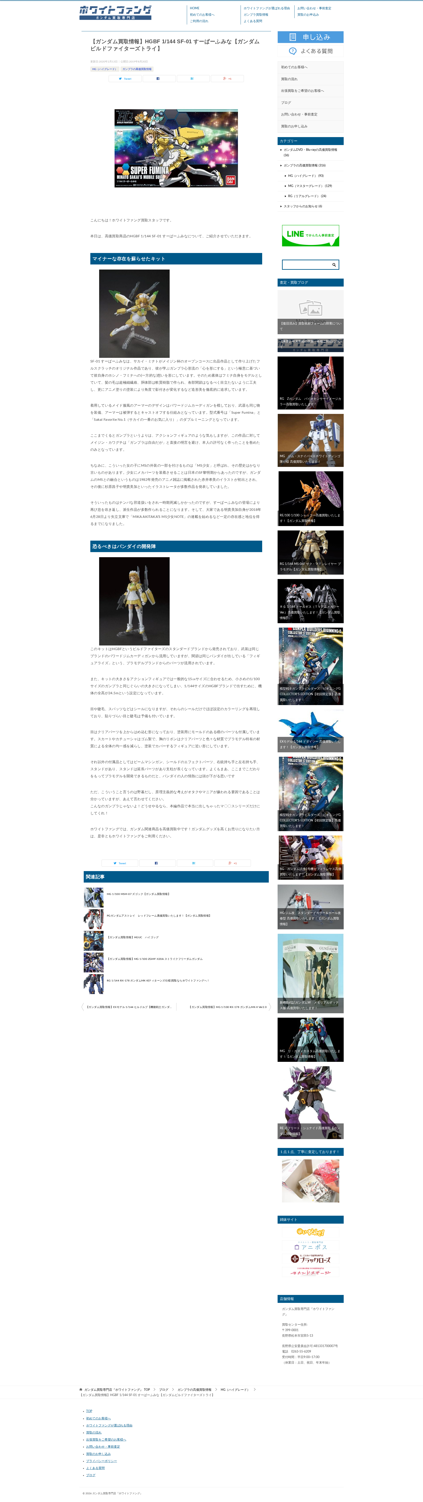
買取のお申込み (308, 14)
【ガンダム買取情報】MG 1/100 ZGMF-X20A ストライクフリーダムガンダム (155, 959)
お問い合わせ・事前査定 (314, 8)
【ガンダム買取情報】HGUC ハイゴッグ (133, 937)
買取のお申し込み (98, 1454)
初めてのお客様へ (202, 14)
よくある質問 (253, 21)
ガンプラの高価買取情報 (137, 69)
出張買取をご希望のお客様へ (106, 1439)
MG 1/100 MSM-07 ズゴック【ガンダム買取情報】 (139, 894)
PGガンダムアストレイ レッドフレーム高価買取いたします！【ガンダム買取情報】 (159, 915)
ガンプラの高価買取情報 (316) (305, 165)
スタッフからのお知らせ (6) (303, 206)
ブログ (90, 1475)
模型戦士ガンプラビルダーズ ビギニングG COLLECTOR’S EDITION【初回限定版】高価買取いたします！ (312, 694)
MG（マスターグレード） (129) (310, 186)
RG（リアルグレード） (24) (307, 196)
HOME (194, 8)
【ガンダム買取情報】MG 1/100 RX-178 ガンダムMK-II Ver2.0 (228, 1007)
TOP (117, 1389)
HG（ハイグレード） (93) (306, 175)
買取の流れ (94, 1432)
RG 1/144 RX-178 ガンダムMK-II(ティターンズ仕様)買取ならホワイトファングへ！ (158, 980)
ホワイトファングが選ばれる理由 (267, 8)
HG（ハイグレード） (104, 69)
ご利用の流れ (199, 21)
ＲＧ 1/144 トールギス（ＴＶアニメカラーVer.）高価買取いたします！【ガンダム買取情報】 (310, 612)
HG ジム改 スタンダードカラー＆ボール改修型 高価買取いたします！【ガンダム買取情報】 (310, 918)
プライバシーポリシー (101, 1461)
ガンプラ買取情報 (256, 14)
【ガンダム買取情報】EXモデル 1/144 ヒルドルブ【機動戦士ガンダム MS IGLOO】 (131, 1007)
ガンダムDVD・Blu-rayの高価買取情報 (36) (310, 152)
